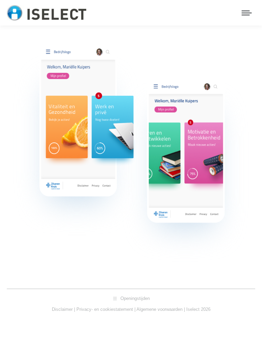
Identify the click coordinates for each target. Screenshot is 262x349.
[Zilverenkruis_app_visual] (131, 155)
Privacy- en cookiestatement (104, 309)
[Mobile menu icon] (246, 13)
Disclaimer (62, 309)
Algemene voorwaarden (159, 309)
